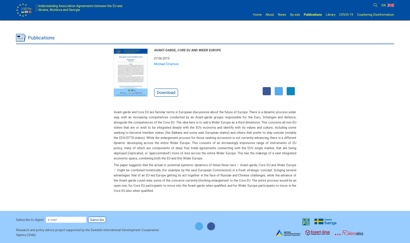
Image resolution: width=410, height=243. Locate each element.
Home (257, 15)
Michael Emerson (166, 64)
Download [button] (166, 92)
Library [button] (330, 15)
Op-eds (295, 15)
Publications (313, 15)
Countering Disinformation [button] (375, 15)
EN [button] (384, 5)
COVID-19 (346, 15)
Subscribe (97, 220)
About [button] (270, 15)
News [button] (282, 15)
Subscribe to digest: (30, 220)
